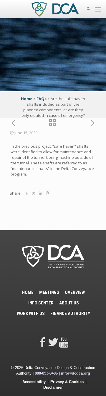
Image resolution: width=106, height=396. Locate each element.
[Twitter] (53, 342)
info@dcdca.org (75, 373)
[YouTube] (63, 342)
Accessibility (34, 382)
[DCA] (55, 8)
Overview (75, 292)
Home (26, 98)
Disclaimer (53, 387)
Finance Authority (70, 313)
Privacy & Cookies (67, 382)
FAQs (42, 98)
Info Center (41, 303)
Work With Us (31, 313)
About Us (69, 303)
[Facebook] (42, 342)
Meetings (49, 292)
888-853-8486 (46, 373)
